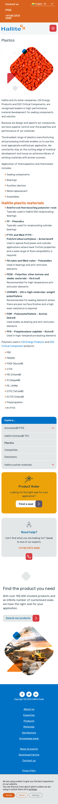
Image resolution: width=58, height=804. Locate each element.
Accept (9, 795)
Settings (35, 795)
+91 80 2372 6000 (12, 17)
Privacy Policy (29, 770)
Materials (29, 726)
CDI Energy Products (32, 342)
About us (29, 709)
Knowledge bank (29, 738)
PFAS (8, 10)
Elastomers (10, 457)
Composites (11, 450)
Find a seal (26, 504)
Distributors (29, 732)
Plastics (9, 443)
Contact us (12, 4)
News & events (29, 748)
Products (29, 720)
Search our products (18, 618)
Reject (22, 795)
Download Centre (29, 754)
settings (33, 789)
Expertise (29, 715)
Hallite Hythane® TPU (16, 436)
